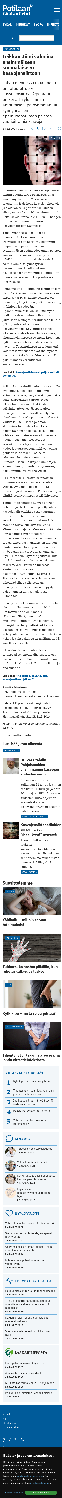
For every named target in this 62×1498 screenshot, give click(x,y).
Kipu (9, 984)
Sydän (7, 24)
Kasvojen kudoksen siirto (34, 816)
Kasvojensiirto (11, 49)
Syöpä (38, 24)
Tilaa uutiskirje (11, 1427)
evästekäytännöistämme (29, 1475)
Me (4, 1418)
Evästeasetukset (14, 1492)
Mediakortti (9, 1414)
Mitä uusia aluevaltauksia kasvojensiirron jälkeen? (25, 677)
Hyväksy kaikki (41, 1492)
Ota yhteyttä (9, 1423)
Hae (12, 38)
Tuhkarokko (13, 938)
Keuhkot (23, 24)
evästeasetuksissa (40, 1482)
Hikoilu (10, 891)
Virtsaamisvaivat (15, 1026)
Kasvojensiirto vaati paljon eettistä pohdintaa (31, 374)
